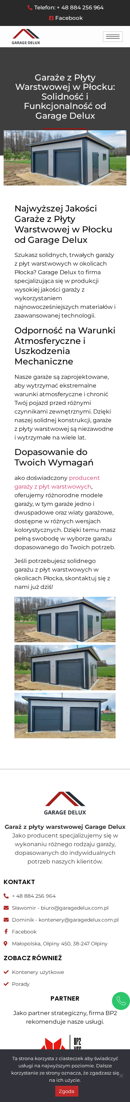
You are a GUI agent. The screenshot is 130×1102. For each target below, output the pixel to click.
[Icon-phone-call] (121, 1001)
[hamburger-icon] (113, 36)
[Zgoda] (121, 1075)
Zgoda (66, 1091)
